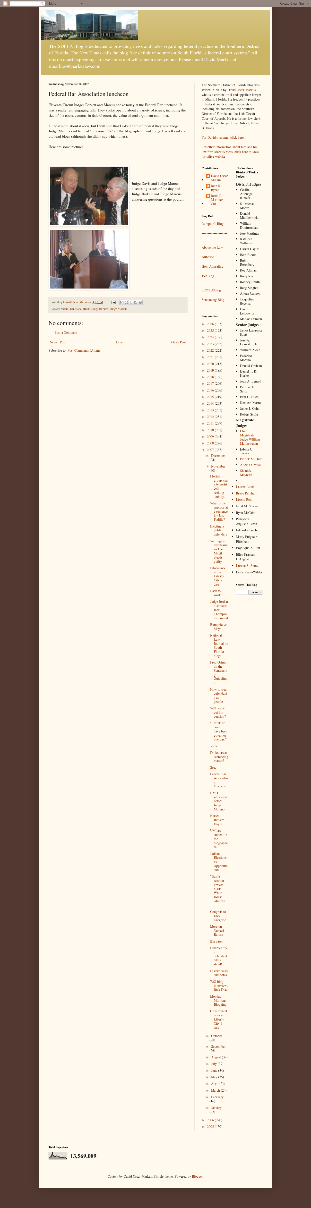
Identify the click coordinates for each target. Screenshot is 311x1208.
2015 (211, 396)
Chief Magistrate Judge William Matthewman (250, 437)
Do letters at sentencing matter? (219, 756)
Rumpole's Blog (213, 223)
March (216, 1090)
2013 (211, 410)
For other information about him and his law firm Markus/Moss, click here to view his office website (230, 152)
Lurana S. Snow (247, 565)
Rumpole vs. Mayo (218, 626)
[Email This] (121, 302)
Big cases (216, 941)
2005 (211, 1126)
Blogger (197, 1176)
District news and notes (219, 973)
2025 (211, 330)
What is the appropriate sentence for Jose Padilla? (219, 511)
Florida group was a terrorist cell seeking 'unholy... (219, 486)
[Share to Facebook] (135, 302)
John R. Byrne (216, 188)
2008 (211, 443)
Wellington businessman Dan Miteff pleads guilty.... (219, 551)
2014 (211, 403)
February (217, 1097)
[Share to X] (131, 302)
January (216, 1107)
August (216, 1057)
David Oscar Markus (241, 89)
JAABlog (208, 275)
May (214, 1077)
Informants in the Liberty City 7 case (217, 576)
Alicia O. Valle (250, 464)
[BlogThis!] (126, 302)
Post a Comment (66, 332)
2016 (211, 390)
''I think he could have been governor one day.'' (218, 731)
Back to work (215, 592)
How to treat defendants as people (218, 695)
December (218, 455)
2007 (211, 449)
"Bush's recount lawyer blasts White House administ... (218, 890)
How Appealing (212, 266)
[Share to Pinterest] (140, 302)
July (214, 1063)
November (218, 466)
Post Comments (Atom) (84, 350)
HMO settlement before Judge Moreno (219, 801)
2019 (211, 370)
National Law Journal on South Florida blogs (219, 645)
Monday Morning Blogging (218, 1000)
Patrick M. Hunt (251, 459)
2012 (211, 416)
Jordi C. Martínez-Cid (217, 200)
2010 (211, 430)
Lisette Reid (244, 499)
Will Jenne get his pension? (218, 712)
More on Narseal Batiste (217, 930)
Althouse (208, 257)
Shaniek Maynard (246, 472)
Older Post (178, 342)
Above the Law (212, 247)
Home (118, 342)
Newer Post (58, 342)
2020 (211, 363)
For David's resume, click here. (223, 137)
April (215, 1083)
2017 (211, 383)
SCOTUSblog (211, 290)
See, (213, 767)
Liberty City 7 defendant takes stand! (218, 955)
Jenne (214, 746)
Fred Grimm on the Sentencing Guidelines (218, 672)
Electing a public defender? (218, 530)
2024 (211, 337)
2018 (211, 376)
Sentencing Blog (213, 299)
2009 (211, 436)
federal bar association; (75, 309)
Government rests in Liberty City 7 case (218, 1019)
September (218, 1046)
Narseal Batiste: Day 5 (217, 819)
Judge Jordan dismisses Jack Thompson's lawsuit (219, 609)
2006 (211, 1120)
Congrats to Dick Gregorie (218, 915)
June (214, 1070)
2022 (211, 350)
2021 (211, 357)
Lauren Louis (245, 486)
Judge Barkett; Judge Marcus (109, 309)
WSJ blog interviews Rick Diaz (219, 985)
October (216, 1035)
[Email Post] (113, 302)
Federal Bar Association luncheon (219, 780)
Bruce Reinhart (246, 493)
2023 (211, 343)
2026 (211, 324)
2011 (211, 423)
